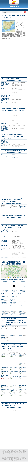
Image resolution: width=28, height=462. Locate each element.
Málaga (20, 328)
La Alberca (21, 311)
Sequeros (5, 281)
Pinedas (11, 311)
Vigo (11, 338)
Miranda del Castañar (22, 291)
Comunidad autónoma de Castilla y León (9, 9)
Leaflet (10, 277)
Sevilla (2, 328)
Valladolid (3, 337)
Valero (2, 305)
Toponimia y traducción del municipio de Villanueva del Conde (12, 201)
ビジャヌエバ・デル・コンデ (5, 206)
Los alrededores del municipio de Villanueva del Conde (12, 346)
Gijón (20, 338)
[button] (3, 267)
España (13, 154)
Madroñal (12, 305)
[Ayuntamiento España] (14, 2)
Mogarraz (21, 299)
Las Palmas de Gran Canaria (22, 332)
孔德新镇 (15, 211)
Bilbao (2, 335)
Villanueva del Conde (14, 6)
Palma (11, 332)
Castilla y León (15, 157)
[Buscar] (25, 12)
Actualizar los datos (6, 38)
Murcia (2, 332)
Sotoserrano (3, 311)
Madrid (2, 326)
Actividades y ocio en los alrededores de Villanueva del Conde (13, 406)
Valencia (20, 326)
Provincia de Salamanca (21, 9)
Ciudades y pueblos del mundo (9, 458)
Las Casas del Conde (5, 291)
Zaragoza (12, 328)
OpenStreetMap (19, 277)
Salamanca (14, 160)
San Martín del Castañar (4, 303)
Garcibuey (23, 281)
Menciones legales (6, 457)
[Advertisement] (14, 59)
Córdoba (20, 335)
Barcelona (12, 326)
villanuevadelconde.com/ (17, 95)
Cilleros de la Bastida (12, 309)
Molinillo (20, 305)
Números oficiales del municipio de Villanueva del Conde (12, 136)
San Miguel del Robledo (13, 300)
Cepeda (20, 303)
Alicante (11, 335)
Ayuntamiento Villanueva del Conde (14, 10)
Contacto (23, 457)
